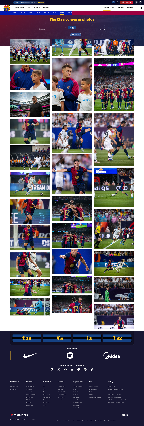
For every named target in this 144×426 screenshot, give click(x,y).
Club (113, 8)
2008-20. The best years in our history (115, 390)
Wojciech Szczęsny (14, 386)
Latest (14, 12)
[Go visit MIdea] (111, 355)
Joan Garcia (13, 389)
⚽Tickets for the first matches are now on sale (29, 2)
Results (38, 12)
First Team (106, 8)
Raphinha (60, 389)
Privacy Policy (66, 420)
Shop (29, 8)
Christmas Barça (77, 407)
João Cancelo (29, 405)
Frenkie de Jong (47, 397)
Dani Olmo (45, 399)
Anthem (91, 394)
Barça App (75, 394)
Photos (62, 12)
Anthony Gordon (62, 394)
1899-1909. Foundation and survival (117, 399)
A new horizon (111, 386)
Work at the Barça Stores (95, 397)
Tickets (30, 12)
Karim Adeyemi (61, 397)
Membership (37, 8)
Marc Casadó (46, 394)
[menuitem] (140, 1)
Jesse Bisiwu (61, 399)
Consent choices (113, 420)
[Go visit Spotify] (70, 355)
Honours (70, 12)
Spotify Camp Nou (93, 386)
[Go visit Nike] (30, 355)
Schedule (22, 12)
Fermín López (46, 391)
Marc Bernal (46, 402)
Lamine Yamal (61, 386)
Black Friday (76, 405)
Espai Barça (121, 8)
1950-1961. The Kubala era (114, 397)
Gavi (44, 386)
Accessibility (79, 420)
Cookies (72, 420)
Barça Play (45, 8)
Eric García (28, 402)
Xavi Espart (29, 391)
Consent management (103, 420)
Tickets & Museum (19, 8)
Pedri (44, 389)
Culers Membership (77, 386)
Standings (46, 12)
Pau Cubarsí (29, 389)
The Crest (91, 391)
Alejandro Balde (30, 386)
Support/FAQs (76, 399)
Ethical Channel (93, 389)
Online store (76, 397)
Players (54, 12)
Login (115, 2)
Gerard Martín (29, 397)
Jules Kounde (29, 399)
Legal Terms (58, 420)
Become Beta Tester (77, 402)
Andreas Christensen (31, 394)
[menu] (140, 2)
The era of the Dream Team (114, 394)
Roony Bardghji (62, 391)
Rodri (44, 405)
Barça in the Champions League (116, 402)
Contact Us (86, 420)
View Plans (128, 2)
